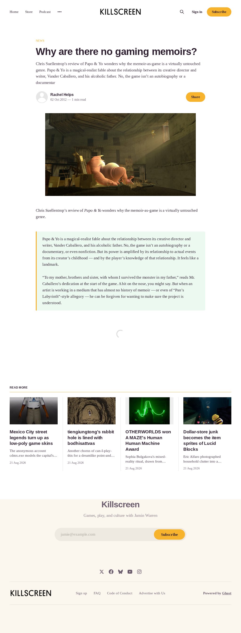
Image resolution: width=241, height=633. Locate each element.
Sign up (81, 593)
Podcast (45, 12)
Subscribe (219, 12)
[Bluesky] (120, 571)
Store (29, 12)
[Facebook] (111, 571)
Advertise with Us (152, 593)
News (40, 40)
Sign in (197, 12)
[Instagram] (139, 571)
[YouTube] (130, 571)
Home (14, 12)
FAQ (97, 593)
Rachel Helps (62, 95)
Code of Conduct (119, 593)
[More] (59, 12)
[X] (101, 571)
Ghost (226, 593)
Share (195, 97)
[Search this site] (182, 12)
